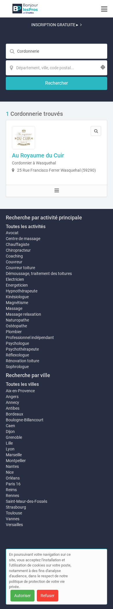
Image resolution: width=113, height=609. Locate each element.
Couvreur (14, 262)
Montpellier (16, 460)
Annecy (12, 402)
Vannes (12, 518)
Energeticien (17, 285)
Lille (9, 443)
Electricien (15, 279)
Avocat (12, 232)
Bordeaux (14, 414)
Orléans (13, 478)
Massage (14, 308)
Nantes (12, 466)
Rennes (12, 495)
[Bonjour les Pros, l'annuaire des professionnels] (25, 8)
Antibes (12, 408)
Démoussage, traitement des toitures (39, 273)
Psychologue (17, 343)
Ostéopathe (16, 326)
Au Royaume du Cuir (38, 155)
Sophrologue (17, 366)
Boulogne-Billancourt (24, 420)
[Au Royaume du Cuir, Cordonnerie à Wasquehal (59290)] (23, 137)
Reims (11, 489)
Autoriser (22, 595)
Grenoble (14, 437)
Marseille (14, 454)
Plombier (14, 331)
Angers (12, 396)
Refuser (47, 595)
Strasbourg (16, 507)
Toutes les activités (25, 226)
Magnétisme (17, 302)
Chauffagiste (17, 244)
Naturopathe (17, 320)
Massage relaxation (23, 314)
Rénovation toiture (22, 360)
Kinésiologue (17, 296)
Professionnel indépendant (30, 337)
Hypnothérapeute (21, 291)
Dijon (10, 431)
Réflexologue (17, 355)
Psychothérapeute (22, 349)
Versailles (14, 524)
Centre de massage (23, 238)
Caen (10, 425)
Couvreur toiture (20, 267)
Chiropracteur (18, 250)
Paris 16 (13, 484)
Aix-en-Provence (20, 390)
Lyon (10, 449)
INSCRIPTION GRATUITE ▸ (54, 24)
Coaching (14, 256)
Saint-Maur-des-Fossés (26, 501)
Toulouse (14, 513)
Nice (10, 472)
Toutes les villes (22, 384)
